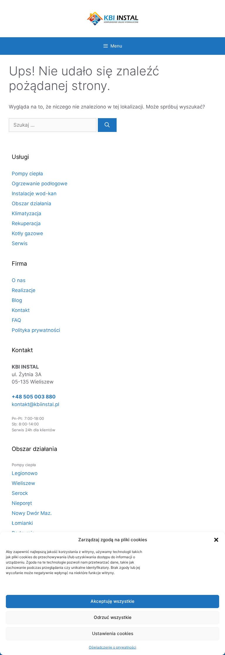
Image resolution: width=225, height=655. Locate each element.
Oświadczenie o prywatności (112, 647)
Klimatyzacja (26, 213)
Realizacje (23, 290)
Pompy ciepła (27, 174)
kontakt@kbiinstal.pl (35, 404)
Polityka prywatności (36, 330)
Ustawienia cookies (112, 633)
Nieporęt (22, 503)
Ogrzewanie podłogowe (39, 183)
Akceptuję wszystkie (112, 601)
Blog (17, 300)
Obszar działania (31, 203)
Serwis (20, 243)
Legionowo (25, 473)
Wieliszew (23, 483)
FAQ (16, 320)
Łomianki (22, 523)
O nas (18, 280)
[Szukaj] (107, 125)
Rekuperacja (26, 223)
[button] (216, 540)
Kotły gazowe (27, 233)
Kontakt (21, 310)
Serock (20, 493)
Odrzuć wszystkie (113, 617)
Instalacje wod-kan (34, 193)
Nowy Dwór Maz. (32, 513)
